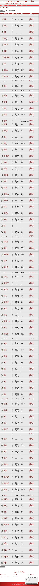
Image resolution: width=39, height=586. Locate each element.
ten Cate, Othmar (5, 523)
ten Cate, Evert (4, 157)
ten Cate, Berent (4, 107)
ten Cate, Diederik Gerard (5, 129)
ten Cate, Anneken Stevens (6, 56)
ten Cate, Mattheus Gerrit (5, 517)
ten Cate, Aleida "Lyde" (5, 38)
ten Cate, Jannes (4, 423)
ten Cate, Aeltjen (4, 31)
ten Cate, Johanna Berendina (6, 476)
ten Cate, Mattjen (5, 518)
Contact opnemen (16, 576)
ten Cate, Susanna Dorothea (6, 544)
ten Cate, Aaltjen (4, 18)
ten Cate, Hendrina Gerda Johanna (6, 321)
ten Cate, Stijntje (4, 542)
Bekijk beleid (28, 581)
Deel (11, 5)
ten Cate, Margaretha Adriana (6, 499)
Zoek (18, 5)
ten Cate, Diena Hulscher (5, 130)
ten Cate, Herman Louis (5, 334)
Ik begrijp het (31, 583)
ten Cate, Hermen (5, 344)
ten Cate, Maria (4, 500)
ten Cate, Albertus (5, 37)
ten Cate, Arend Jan (5, 69)
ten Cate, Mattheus (5, 513)
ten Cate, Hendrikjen (5, 314)
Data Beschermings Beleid (24, 584)
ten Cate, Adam (4, 20)
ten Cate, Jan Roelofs (5, 410)
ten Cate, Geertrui (5, 186)
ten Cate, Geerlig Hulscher (6, 182)
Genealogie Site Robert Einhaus (15, 1)
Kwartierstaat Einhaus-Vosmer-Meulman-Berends (32, 80)
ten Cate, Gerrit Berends (5, 236)
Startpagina (3, 5)
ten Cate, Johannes (5, 488)
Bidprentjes (33, 2)
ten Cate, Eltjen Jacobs (5, 144)
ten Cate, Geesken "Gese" (6, 200)
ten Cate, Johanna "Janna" (6, 464)
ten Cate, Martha (4, 511)
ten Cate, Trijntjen (5, 550)
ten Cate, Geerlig (4, 181)
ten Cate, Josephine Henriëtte (6, 490)
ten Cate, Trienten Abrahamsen (6, 549)
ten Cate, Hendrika (5, 307)
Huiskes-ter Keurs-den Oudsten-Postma (33, 101)
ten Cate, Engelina (5, 149)
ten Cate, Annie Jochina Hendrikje (6, 57)
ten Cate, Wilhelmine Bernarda (6, 556)
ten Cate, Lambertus (5, 495)
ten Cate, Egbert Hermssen (6, 138)
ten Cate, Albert (4, 32)
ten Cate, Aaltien (4, 14)
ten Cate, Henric (4, 322)
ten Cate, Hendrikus (5, 315)
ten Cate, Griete (4, 272)
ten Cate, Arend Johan (5, 70)
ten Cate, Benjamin (5, 77)
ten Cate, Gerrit (4, 224)
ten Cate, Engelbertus (5, 148)
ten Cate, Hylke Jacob (5, 361)
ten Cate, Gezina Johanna (5, 267)
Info (26, 5)
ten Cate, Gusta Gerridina (5, 275)
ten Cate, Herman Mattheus (6, 335)
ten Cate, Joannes (5, 450)
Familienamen (3, 577)
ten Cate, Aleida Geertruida (6, 39)
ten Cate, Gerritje (4, 255)
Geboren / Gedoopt (17, 13)
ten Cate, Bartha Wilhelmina (6, 76)
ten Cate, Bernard (5, 109)
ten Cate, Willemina (5, 561)
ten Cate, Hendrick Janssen (6, 282)
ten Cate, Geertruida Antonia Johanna (7, 195)
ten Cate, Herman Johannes (6, 333)
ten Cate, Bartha (4, 75)
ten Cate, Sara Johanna (5, 530)
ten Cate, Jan (4, 368)
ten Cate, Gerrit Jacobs (5, 242)
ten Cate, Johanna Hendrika (6, 482)
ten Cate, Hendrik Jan (5, 297)
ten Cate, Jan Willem (5, 411)
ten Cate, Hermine (5, 355)
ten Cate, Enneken (5, 150)
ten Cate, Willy (4, 563)
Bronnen (9, 577)
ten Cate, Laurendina (5, 498)
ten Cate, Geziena (5, 260)
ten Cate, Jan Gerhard (5, 398)
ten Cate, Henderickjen (5, 277)
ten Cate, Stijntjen (5, 543)
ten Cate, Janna (4, 415)
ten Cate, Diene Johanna (5, 131)
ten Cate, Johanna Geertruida (6, 478)
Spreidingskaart (2, 11)
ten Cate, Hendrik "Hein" (5, 289)
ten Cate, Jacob (4, 362)
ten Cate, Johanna (5, 457)
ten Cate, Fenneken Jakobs (6, 163)
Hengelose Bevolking (31, 14)
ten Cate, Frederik (5, 168)
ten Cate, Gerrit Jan (5, 247)
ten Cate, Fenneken (5, 161)
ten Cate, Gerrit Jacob (5, 240)
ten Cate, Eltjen (4, 142)
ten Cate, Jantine (4, 430)
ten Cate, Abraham (5, 19)
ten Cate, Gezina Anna (5, 266)
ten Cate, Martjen (5, 512)
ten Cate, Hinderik (5, 357)
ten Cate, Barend (4, 71)
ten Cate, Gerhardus (5, 218)
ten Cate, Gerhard (5, 206)
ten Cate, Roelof (4, 525)
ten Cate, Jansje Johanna (5, 428)
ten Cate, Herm (4, 326)
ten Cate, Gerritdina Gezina (6, 253)
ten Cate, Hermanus (5, 343)
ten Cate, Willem (4, 557)
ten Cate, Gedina (4, 180)
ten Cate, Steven (4, 536)
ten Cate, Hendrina (5, 320)
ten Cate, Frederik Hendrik (5, 174)
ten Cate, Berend (4, 85)
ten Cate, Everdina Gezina (6, 155)
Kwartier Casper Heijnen (32, 236)
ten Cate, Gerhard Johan (5, 213)
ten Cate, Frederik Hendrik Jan (6, 176)
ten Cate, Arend (4, 62)
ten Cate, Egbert (4, 136)
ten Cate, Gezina (4, 261)
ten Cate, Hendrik (5, 283)
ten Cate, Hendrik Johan (5, 302)
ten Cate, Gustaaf (5, 276)
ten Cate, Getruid (4, 259)
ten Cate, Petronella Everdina (6, 524)
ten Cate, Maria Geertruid (5, 506)
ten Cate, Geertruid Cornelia (6, 194)
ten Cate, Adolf (4, 25)
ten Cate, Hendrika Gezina (6, 313)
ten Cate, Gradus (4, 268)
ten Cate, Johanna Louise (5, 484)
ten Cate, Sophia (4, 531)
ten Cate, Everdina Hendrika (6, 156)
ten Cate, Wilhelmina (5, 555)
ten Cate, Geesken (5, 199)
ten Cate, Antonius (5, 58)
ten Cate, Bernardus (5, 113)
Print (14, 5)
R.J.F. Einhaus (19, 584)
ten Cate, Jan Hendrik (5, 403)
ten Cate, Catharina (5, 123)
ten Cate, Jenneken (5, 438)
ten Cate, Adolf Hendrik (5, 26)
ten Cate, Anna (4, 45)
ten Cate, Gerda (4, 205)
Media (22, 5)
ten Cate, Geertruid (5, 187)
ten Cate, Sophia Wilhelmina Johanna (7, 532)
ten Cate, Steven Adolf (5, 538)
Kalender (9, 576)
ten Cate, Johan (4, 451)
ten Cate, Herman (5, 327)
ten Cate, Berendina (5, 94)
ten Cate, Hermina (5, 350)
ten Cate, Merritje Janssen (6, 519)
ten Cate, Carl (4, 121)
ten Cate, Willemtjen (5, 562)
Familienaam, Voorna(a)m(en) (5, 13)
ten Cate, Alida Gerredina (5, 43)
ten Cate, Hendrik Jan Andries (6, 301)
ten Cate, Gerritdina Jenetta (6, 254)
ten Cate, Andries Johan (5, 44)
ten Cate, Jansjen (5, 429)
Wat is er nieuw (3, 576)
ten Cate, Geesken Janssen (6, 201)
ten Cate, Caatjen (5, 120)
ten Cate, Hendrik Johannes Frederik (7, 303)
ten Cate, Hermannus (5, 342)
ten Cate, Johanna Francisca (6, 477)
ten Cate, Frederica (5, 167)
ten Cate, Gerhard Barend (5, 212)
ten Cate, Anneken (5, 50)
